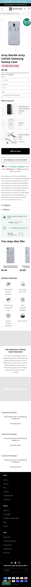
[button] (2, 9)
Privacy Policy (7, 545)
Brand (3, 76)
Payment (6, 491)
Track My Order (8, 495)
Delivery (6, 484)
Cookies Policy (7, 549)
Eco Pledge (6, 514)
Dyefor (17, 584)
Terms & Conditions (9, 541)
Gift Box (21, 123)
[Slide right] (19, 50)
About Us (6, 510)
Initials (3, 92)
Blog (4, 522)
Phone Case (4, 84)
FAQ (4, 488)
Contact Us (6, 499)
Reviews (5, 526)
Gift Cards (6, 553)
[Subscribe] (25, 570)
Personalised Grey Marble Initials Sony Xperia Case (10, 266)
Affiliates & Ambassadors (11, 518)
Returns (5, 480)
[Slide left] (12, 50)
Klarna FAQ (6, 537)
